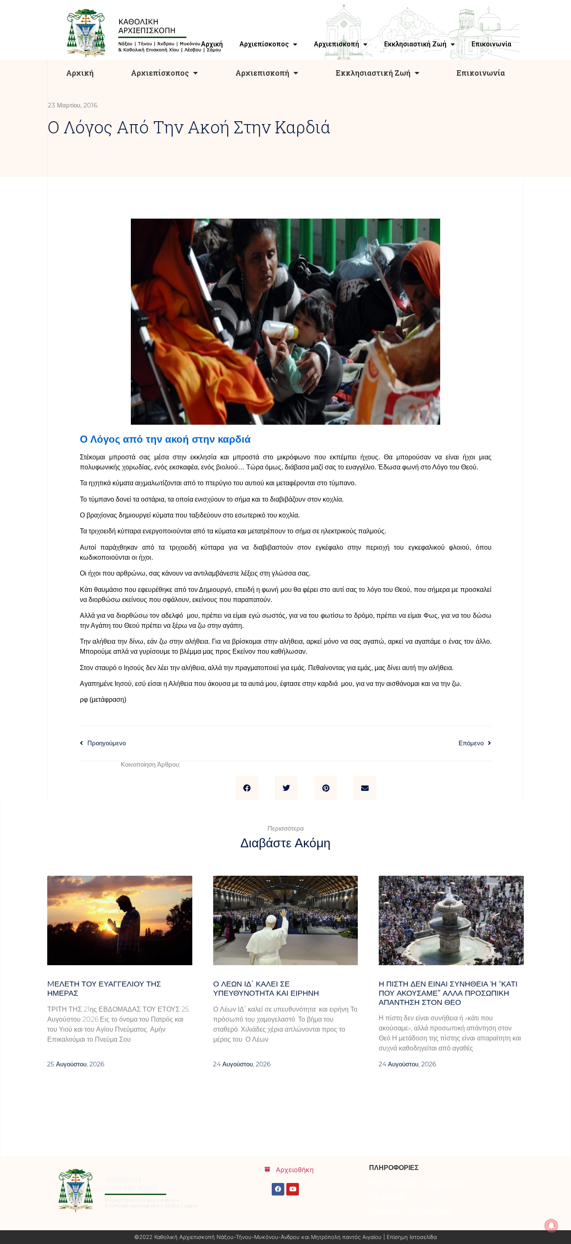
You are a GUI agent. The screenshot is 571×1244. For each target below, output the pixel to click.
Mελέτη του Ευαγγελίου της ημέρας (104, 988)
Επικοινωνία (480, 73)
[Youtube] (292, 1189)
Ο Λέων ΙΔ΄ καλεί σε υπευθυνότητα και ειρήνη (266, 988)
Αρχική (80, 73)
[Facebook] (278, 1189)
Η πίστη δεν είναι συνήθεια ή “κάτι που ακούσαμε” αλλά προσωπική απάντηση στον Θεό (448, 993)
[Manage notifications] (551, 1225)
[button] (247, 788)
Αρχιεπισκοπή (262, 73)
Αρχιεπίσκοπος (160, 73)
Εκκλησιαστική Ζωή (373, 73)
